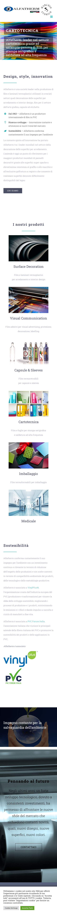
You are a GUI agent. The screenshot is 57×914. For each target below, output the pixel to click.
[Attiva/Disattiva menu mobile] (51, 16)
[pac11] (28, 443)
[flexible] (28, 236)
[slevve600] (28, 339)
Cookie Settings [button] (11, 908)
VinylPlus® (33, 587)
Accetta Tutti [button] (27, 908)
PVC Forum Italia (36, 621)
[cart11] (28, 391)
